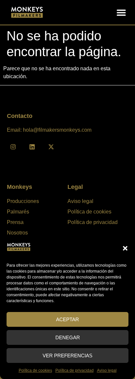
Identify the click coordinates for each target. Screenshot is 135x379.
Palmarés (18, 211)
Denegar (67, 337)
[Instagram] (13, 147)
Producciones (23, 201)
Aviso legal (107, 370)
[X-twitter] (51, 147)
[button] (125, 248)
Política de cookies (35, 370)
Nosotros (17, 232)
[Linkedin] (32, 147)
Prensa (15, 222)
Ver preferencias (67, 355)
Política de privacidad (74, 370)
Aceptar (67, 319)
